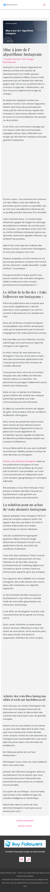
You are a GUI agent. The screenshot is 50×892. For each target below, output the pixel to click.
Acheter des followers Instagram (19, 461)
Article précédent (25, 821)
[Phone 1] (28, 859)
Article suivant (25, 826)
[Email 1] (21, 859)
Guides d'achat (12, 59)
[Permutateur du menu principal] (44, 5)
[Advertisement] (25, 170)
